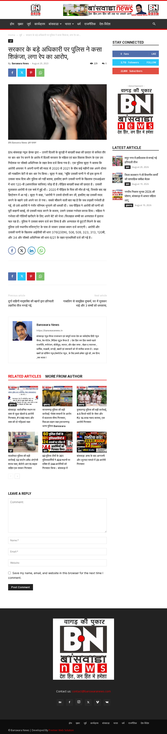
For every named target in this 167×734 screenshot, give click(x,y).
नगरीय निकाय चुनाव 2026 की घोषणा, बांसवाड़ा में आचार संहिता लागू (140, 196)
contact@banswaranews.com (91, 691)
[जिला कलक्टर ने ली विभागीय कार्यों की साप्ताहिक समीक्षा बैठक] (117, 178)
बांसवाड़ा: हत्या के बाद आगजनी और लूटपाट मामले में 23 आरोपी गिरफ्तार (91, 460)
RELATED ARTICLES (24, 376)
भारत (68, 24)
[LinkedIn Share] (31, 250)
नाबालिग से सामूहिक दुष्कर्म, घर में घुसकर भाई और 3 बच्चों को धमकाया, (85, 303)
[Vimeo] (97, 702)
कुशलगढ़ (12, 404)
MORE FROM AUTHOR (63, 376)
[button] (154, 24)
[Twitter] (22, 73)
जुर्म (29, 24)
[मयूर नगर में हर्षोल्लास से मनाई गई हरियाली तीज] (117, 161)
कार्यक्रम (39, 24)
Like (154, 53)
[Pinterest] (31, 73)
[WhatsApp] (40, 73)
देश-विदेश (104, 24)
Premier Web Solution (61, 730)
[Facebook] (12, 73)
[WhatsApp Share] (41, 250)
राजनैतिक (90, 24)
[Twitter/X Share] (22, 250)
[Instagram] (79, 702)
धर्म (79, 24)
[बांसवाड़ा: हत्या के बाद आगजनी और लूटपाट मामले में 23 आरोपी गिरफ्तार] (92, 442)
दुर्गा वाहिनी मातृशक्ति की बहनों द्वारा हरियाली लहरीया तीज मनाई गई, (31, 303)
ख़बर (20, 24)
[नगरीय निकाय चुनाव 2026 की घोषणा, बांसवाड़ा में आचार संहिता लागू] (117, 195)
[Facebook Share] (12, 250)
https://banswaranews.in (49, 330)
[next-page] (17, 476)
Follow (151, 62)
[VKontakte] (107, 702)
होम (12, 24)
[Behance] (60, 702)
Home (11, 35)
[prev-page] (10, 476)
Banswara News (20, 63)
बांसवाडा (54, 24)
